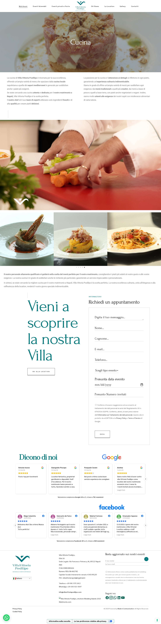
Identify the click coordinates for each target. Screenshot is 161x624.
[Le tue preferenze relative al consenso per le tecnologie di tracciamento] (157, 620)
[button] (2, 239)
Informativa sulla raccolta (59, 621)
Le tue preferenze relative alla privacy (90, 621)
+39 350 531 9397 (74, 586)
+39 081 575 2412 (73, 583)
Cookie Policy (17, 611)
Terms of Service (134, 418)
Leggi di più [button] (72, 490)
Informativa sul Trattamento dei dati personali (115, 415)
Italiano (19, 578)
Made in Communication (126, 609)
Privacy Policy (121, 418)
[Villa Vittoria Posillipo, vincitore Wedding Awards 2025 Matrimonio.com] (80, 600)
